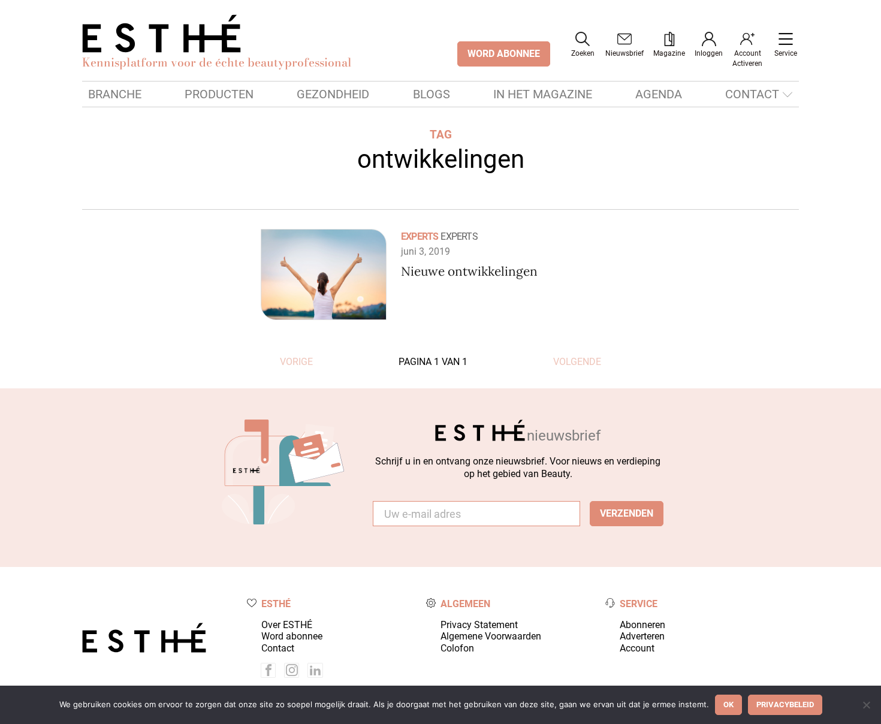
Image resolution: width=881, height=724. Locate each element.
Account (637, 648)
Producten (219, 94)
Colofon (457, 648)
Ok (728, 704)
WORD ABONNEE (503, 53)
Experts (419, 236)
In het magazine (542, 94)
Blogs (431, 94)
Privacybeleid (785, 704)
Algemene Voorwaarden (491, 636)
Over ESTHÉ (286, 625)
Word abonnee (291, 636)
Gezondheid (333, 94)
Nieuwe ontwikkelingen (469, 271)
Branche (114, 94)
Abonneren (642, 625)
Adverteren (642, 636)
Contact (752, 94)
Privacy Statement (479, 625)
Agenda (658, 94)
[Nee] (866, 705)
